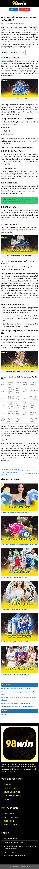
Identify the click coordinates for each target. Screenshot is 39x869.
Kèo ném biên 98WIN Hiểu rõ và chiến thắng (15, 703)
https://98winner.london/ (19, 855)
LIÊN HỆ (6, 800)
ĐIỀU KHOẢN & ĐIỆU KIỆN (12, 792)
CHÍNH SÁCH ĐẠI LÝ (10, 825)
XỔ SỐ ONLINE (9, 821)
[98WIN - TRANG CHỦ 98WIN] (19, 3)
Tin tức (3, 715)
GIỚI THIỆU (7, 784)
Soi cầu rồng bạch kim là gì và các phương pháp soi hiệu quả (10, 472)
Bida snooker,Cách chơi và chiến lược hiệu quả (16, 688)
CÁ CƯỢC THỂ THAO (11, 817)
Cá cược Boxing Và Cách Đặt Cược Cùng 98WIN (17, 707)
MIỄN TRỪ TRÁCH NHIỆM (12, 796)
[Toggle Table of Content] (21, 52)
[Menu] (2, 3)
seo (22, 23)
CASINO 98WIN (9, 813)
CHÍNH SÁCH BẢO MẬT (11, 788)
